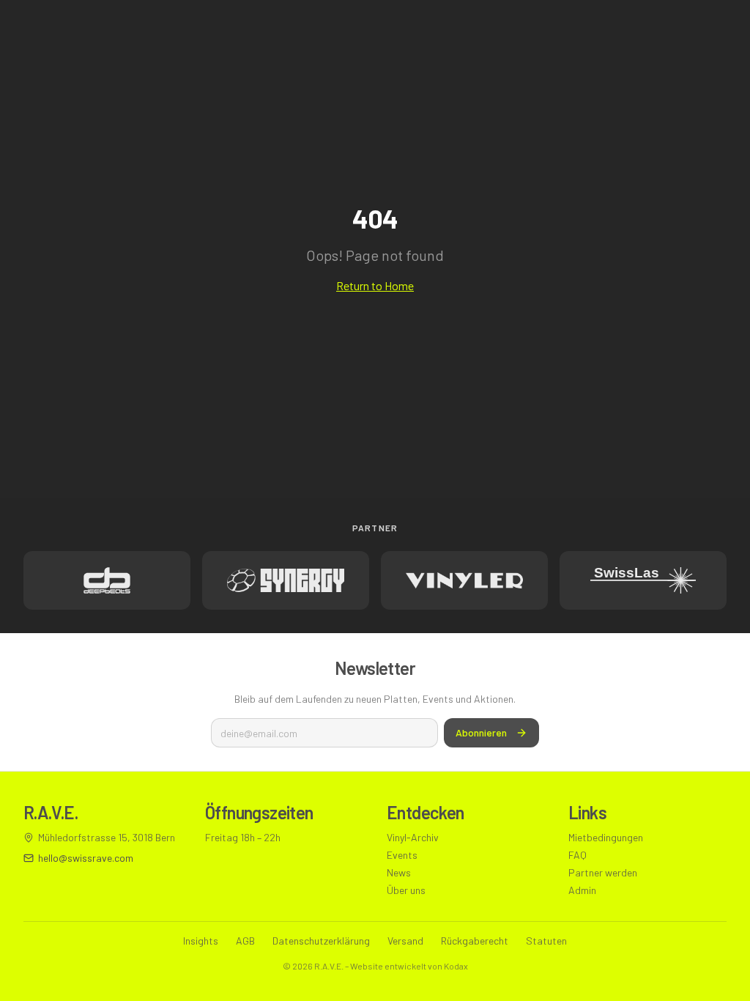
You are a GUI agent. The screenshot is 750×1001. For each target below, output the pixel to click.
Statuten (546, 940)
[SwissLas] (643, 580)
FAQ (577, 855)
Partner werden (602, 872)
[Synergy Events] (285, 580)
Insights (200, 940)
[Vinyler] (464, 580)
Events (402, 855)
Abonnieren (481, 732)
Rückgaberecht (474, 940)
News (399, 872)
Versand (405, 940)
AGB (245, 940)
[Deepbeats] (106, 580)
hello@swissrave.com (85, 858)
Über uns (406, 890)
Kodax (456, 966)
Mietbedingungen (605, 837)
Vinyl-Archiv (413, 837)
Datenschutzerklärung (321, 940)
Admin (582, 890)
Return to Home (375, 285)
